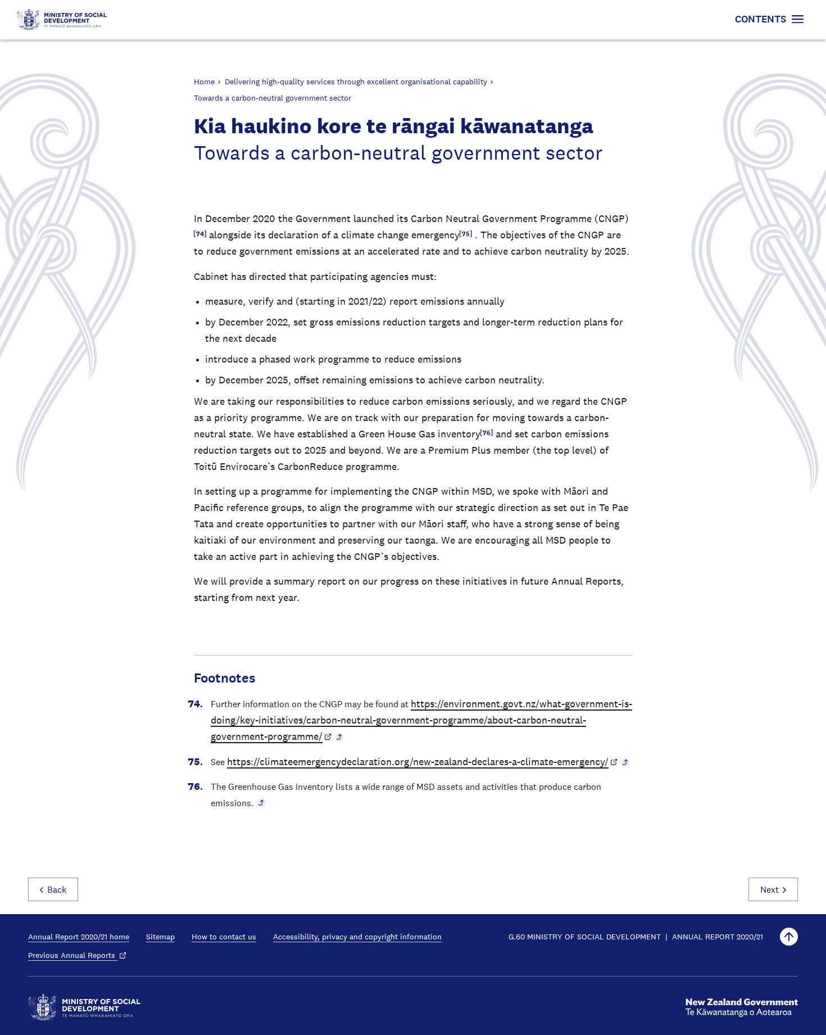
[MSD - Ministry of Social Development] (84, 1007)
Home (204, 81)
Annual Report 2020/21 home (78, 937)
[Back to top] (789, 937)
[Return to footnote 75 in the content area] (625, 762)
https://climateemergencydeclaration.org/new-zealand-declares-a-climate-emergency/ (418, 762)
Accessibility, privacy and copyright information (357, 937)
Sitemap (160, 937)
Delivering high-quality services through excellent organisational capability (356, 81)
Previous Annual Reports (72, 955)
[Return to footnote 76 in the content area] (261, 802)
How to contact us (224, 937)
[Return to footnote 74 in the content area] (339, 736)
